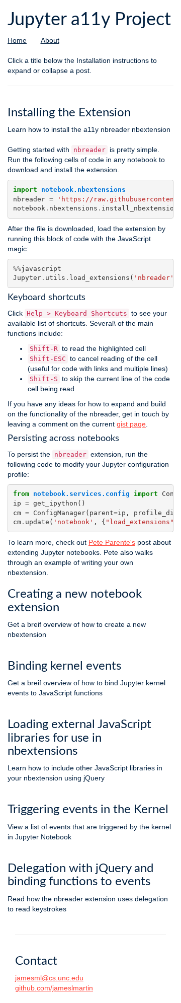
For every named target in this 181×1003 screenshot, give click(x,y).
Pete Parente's (111, 542)
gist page (131, 424)
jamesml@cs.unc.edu (49, 978)
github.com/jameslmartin (54, 988)
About (50, 40)
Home (17, 40)
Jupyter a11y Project (89, 20)
